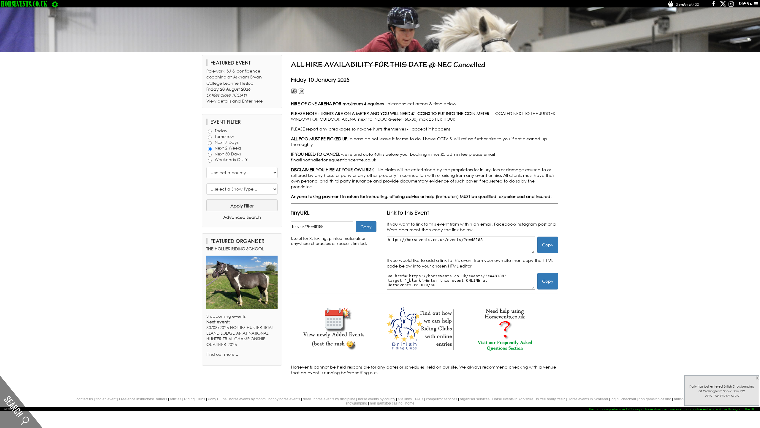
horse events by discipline (334, 399)
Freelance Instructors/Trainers (143, 399)
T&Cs (418, 399)
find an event (106, 399)
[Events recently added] (333, 349)
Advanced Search (242, 217)
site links (405, 399)
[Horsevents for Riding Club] (419, 349)
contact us (85, 399)
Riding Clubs (194, 399)
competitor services (441, 399)
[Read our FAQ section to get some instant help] (504, 349)
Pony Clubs (217, 399)
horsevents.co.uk (24, 4)
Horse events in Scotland (588, 399)
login (615, 399)
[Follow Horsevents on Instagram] (731, 5)
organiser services (475, 399)
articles (175, 399)
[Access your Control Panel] (55, 4)
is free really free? (550, 399)
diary (307, 399)
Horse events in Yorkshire (512, 399)
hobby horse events (284, 399)
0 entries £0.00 (686, 4)
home (409, 403)
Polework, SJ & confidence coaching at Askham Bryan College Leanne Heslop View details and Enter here (234, 86)
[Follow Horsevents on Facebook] (713, 5)
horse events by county (376, 399)
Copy (366, 226)
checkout (628, 399)
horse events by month (247, 399)
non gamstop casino (655, 399)
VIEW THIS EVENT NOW (721, 396)
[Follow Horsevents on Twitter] (723, 5)
